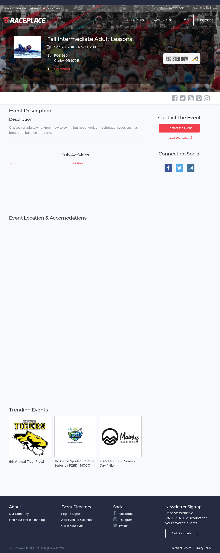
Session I (77, 163)
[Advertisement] (75, 190)
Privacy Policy (203, 548)
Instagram (126, 520)
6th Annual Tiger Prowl (26, 462)
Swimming (62, 69)
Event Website (178, 138)
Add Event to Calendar (77, 520)
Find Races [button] (135, 20)
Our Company (19, 514)
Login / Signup (71, 514)
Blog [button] (184, 20)
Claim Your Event (72, 526)
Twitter (123, 526)
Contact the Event (179, 128)
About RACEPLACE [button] (172, 8)
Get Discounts (181, 533)
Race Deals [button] (162, 20)
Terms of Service (181, 548)
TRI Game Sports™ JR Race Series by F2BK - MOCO (74, 463)
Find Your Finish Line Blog (27, 520)
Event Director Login (205, 8)
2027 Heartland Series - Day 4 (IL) (117, 463)
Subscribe (205, 20)
